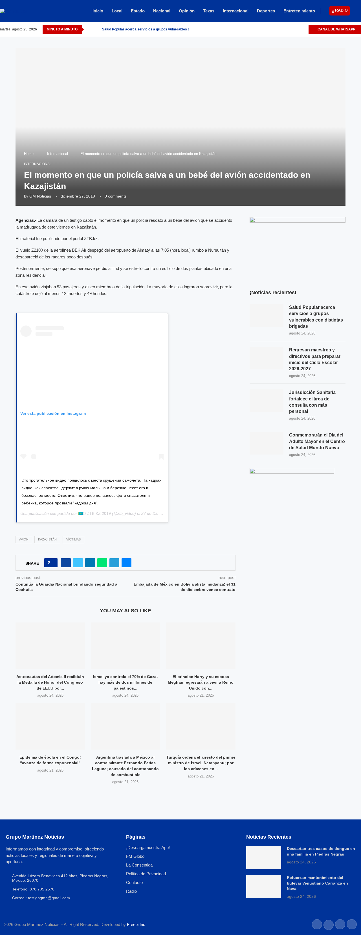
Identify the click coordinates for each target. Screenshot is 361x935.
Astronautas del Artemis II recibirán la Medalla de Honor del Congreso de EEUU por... (50, 682)
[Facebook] (284, 29)
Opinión (187, 10)
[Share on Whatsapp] (102, 562)
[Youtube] (304, 29)
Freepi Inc (136, 924)
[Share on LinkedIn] (90, 562)
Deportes (266, 10)
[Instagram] (297, 29)
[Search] (358, 11)
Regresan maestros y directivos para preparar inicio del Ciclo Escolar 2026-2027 (314, 359)
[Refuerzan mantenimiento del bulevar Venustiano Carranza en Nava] (263, 886)
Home (29, 154)
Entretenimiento (299, 10)
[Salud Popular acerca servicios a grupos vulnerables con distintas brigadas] (266, 315)
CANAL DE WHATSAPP (336, 29)
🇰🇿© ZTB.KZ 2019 (94, 513)
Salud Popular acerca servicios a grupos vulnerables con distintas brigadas (162, 29)
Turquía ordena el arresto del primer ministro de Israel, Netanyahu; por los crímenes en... (200, 763)
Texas (208, 10)
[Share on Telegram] (114, 562)
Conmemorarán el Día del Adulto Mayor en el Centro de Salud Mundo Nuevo (317, 441)
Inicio (98, 10)
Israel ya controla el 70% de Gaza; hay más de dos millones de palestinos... (125, 682)
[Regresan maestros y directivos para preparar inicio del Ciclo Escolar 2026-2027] (266, 358)
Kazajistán (47, 539)
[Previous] (89, 29)
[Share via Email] (126, 562)
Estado (138, 10)
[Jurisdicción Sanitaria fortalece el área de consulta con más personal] (266, 400)
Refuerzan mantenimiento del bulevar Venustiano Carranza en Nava (317, 883)
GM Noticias (40, 196)
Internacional (235, 10)
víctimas (73, 539)
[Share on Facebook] (66, 562)
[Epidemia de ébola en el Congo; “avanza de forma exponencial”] (50, 726)
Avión (23, 539)
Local (117, 10)
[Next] (97, 29)
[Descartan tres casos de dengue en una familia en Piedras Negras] (263, 857)
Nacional (161, 10)
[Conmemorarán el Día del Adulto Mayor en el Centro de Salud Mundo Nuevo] (266, 443)
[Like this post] (52, 562)
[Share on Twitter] (78, 562)
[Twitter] (291, 29)
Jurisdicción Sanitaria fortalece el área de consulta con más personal (312, 402)
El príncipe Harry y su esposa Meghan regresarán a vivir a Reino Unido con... (201, 682)
